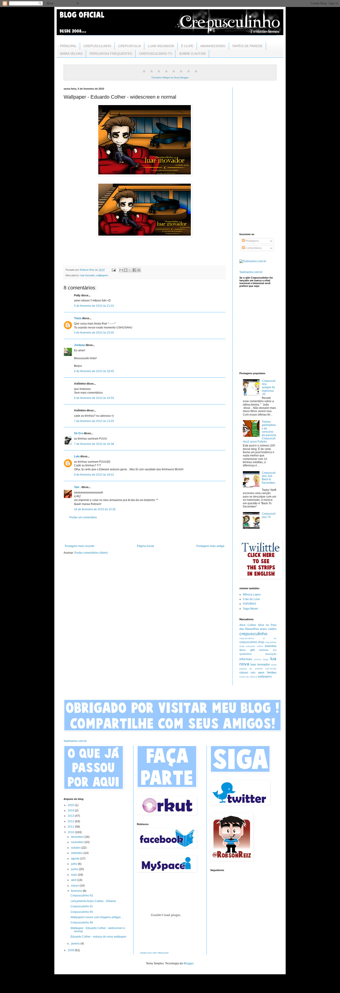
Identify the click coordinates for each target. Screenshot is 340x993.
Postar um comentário (83, 517)
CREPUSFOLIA (129, 46)
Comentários (253, 248)
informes (245, 659)
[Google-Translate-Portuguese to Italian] (166, 73)
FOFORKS (249, 603)
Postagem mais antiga (210, 546)
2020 (71, 805)
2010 (71, 832)
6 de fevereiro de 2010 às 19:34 (94, 398)
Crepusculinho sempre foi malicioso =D (268, 387)
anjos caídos (268, 629)
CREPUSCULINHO (97, 46)
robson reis (247, 672)
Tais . (77, 487)
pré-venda (271, 668)
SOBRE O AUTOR (192, 53)
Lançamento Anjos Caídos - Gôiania (93, 901)
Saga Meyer (250, 608)
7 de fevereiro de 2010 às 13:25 (94, 421)
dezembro (77, 836)
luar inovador (87, 275)
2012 (71, 821)
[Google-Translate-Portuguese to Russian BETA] (188, 73)
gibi (252, 650)
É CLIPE (187, 46)
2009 (71, 950)
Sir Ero (78, 433)
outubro (76, 847)
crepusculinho (253, 633)
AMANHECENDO (213, 46)
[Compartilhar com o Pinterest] (138, 270)
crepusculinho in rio (257, 638)
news (273, 664)
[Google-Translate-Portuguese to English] (181, 73)
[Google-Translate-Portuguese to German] (159, 73)
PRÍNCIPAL (68, 46)
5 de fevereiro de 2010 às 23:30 (94, 332)
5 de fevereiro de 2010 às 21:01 (94, 305)
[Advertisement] (144, 532)
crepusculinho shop (251, 642)
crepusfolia (270, 642)
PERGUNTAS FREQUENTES (111, 53)
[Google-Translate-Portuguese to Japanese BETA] (173, 73)
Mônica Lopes (252, 594)
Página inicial (145, 546)
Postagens (252, 241)
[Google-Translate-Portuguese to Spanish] (196, 73)
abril (74, 880)
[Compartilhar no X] (130, 270)
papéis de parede (251, 668)
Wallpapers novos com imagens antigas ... (97, 917)
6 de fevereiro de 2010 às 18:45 (94, 371)
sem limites (267, 672)
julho (74, 863)
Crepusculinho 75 (268, 515)
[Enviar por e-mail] (121, 270)
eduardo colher (254, 646)
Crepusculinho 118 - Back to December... (269, 479)
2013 (71, 815)
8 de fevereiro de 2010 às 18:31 (94, 474)
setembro (77, 853)
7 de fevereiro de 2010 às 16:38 (94, 444)
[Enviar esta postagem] (114, 269)
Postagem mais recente (79, 546)
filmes (242, 650)
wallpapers (102, 275)
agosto (75, 858)
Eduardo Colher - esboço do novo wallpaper (98, 936)
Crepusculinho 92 (82, 895)
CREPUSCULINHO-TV (155, 53)
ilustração (271, 654)
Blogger (188, 963)
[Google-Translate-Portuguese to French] (151, 73)
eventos (270, 646)
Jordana (79, 345)
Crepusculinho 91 (82, 906)
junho (75, 869)
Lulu (77, 456)
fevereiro (77, 891)
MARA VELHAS (71, 53)
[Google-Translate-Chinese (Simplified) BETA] (144, 73)
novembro (77, 842)
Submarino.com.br (251, 272)
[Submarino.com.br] (252, 261)
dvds (241, 646)
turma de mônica (248, 676)
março (75, 885)
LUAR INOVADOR (161, 46)
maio (74, 874)
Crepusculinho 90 (82, 912)
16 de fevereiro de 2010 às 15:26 (95, 509)
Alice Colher (247, 625)
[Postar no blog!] (125, 270)
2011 (71, 826)
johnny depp (261, 659)
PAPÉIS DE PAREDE (247, 46)
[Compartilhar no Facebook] (134, 270)
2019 (71, 810)
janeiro (75, 943)
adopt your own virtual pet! (154, 952)
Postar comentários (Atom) (91, 552)
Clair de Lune (251, 599)
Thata (77, 318)
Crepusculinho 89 (82, 922)
